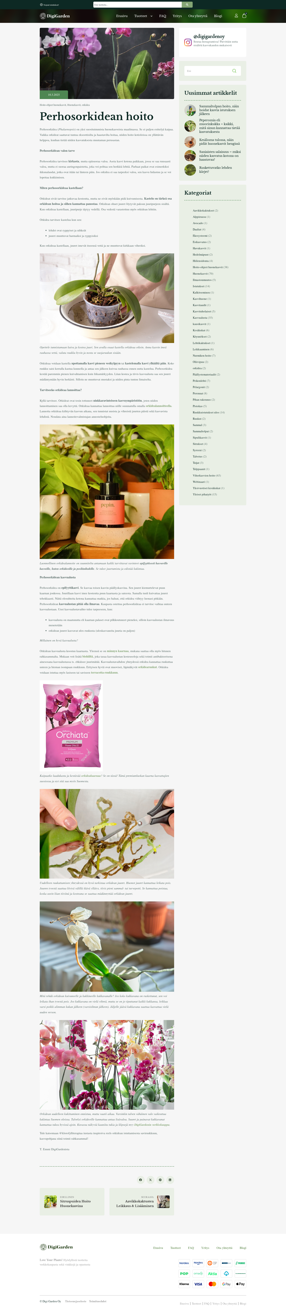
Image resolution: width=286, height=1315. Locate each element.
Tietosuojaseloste (75, 1301)
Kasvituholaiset (202, 311)
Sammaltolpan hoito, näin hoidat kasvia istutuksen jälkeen (219, 110)
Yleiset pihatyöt (202, 494)
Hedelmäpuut (201, 254)
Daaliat (197, 229)
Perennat (198, 393)
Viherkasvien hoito (204, 475)
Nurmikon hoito (202, 355)
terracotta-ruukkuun (104, 672)
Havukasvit (199, 248)
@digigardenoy (209, 36)
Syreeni (197, 450)
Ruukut (197, 419)
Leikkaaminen (201, 349)
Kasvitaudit (199, 305)
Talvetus (197, 456)
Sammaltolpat (201, 431)
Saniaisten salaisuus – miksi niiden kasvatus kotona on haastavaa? (220, 155)
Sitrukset (198, 444)
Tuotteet (140, 16)
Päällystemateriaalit (204, 374)
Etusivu (122, 16)
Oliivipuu (198, 362)
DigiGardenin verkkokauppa (151, 1125)
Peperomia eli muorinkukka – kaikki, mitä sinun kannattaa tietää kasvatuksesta (219, 126)
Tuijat (196, 463)
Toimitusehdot (97, 1301)
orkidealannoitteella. (159, 406)
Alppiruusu (199, 217)
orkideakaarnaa (91, 776)
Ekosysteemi (200, 235)
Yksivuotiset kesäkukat (206, 488)
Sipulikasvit (200, 437)
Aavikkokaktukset (203, 210)
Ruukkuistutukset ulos (206, 412)
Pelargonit (199, 387)
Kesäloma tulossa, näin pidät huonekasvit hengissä (219, 142)
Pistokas (198, 406)
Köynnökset (200, 336)
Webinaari (199, 482)
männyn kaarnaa (118, 651)
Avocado (198, 223)
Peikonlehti (199, 381)
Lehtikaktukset (201, 343)
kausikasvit (199, 324)
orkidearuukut (147, 667)
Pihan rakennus (202, 399)
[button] (141, 1180)
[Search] (187, 5)
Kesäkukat (199, 330)
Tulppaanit (199, 469)
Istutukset (198, 286)
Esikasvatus (200, 242)
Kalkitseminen (201, 292)
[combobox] (137, 5)
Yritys (177, 16)
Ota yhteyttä (197, 16)
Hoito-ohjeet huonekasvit (53, 104)
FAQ (162, 16)
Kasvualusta (200, 317)
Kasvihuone (200, 299)
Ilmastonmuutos (202, 280)
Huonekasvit (74, 104)
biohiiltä (87, 656)
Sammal (197, 425)
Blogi (218, 16)
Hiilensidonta (201, 261)
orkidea (86, 104)
